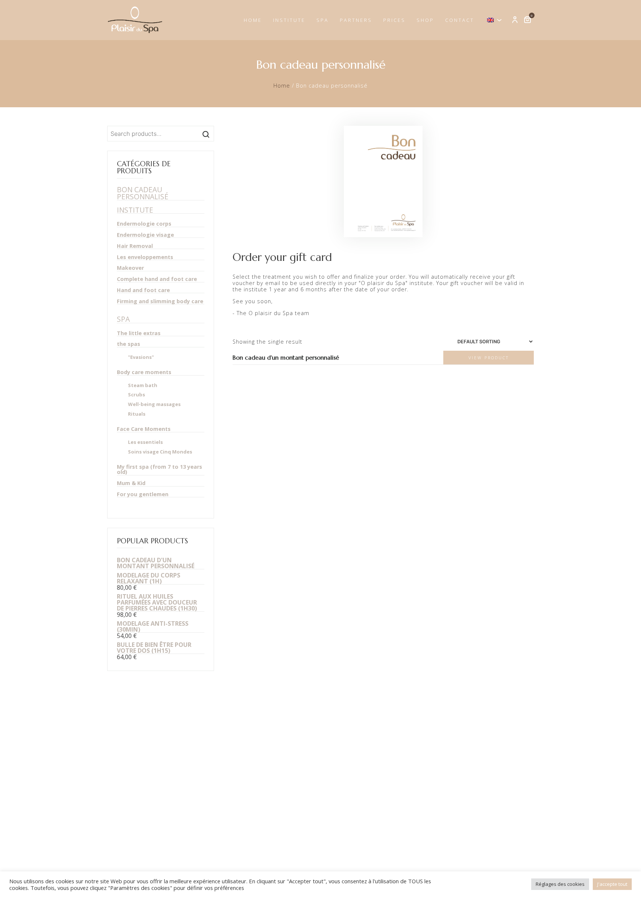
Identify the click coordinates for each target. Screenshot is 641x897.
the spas (128, 344)
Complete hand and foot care (157, 279)
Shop (425, 20)
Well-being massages (154, 404)
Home (253, 20)
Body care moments (144, 372)
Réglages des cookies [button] (560, 884)
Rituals (136, 414)
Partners (356, 20)
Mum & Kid (131, 483)
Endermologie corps (144, 224)
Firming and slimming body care (160, 301)
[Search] (205, 133)
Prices (394, 20)
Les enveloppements (145, 257)
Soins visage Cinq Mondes (160, 451)
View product (489, 357)
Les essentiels (145, 442)
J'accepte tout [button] (612, 884)
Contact (459, 20)
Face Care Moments (144, 429)
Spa (322, 20)
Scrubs (136, 394)
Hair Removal (135, 246)
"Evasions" (141, 357)
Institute (289, 20)
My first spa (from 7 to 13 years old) (159, 469)
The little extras (139, 333)
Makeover (130, 268)
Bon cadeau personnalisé (142, 193)
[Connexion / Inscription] (514, 20)
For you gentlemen (142, 494)
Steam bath (142, 385)
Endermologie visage (145, 235)
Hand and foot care (143, 290)
